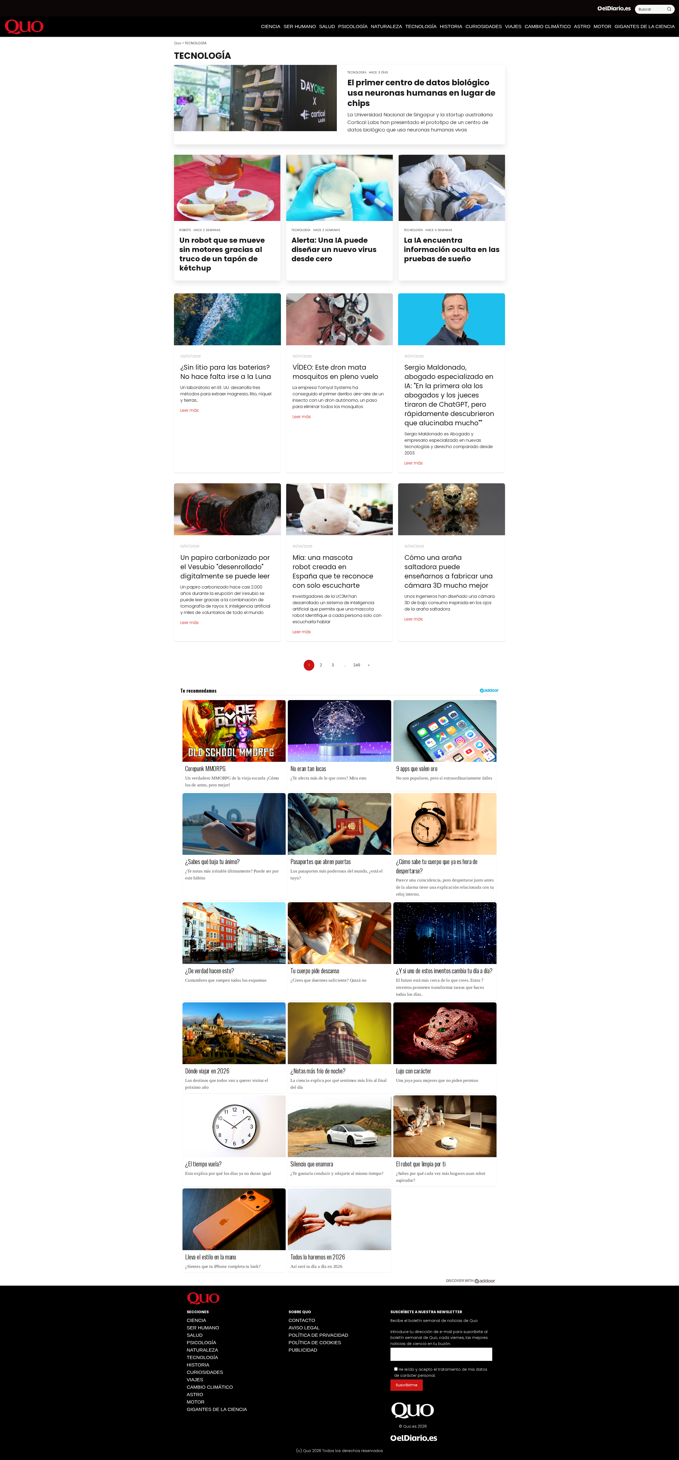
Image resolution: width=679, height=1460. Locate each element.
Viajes (513, 26)
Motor (602, 26)
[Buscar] (669, 9)
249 (356, 665)
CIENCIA (270, 26)
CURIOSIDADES (483, 26)
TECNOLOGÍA (421, 26)
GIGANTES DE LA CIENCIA (645, 26)
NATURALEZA (386, 26)
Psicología (353, 26)
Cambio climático (548, 26)
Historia (451, 26)
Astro (582, 26)
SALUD (327, 26)
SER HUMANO (300, 26)
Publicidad (303, 1350)
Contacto (302, 1320)
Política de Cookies (315, 1342)
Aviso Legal (304, 1327)
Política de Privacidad (318, 1335)
